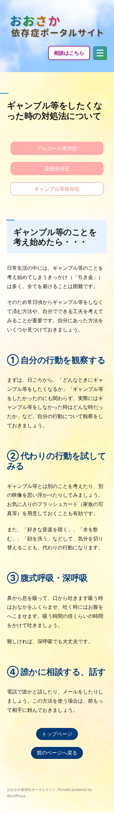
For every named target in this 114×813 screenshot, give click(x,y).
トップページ (57, 734)
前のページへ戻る (57, 752)
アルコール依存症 (57, 148)
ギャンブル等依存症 (57, 189)
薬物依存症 (57, 168)
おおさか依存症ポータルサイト (31, 789)
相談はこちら (69, 53)
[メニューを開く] (100, 53)
